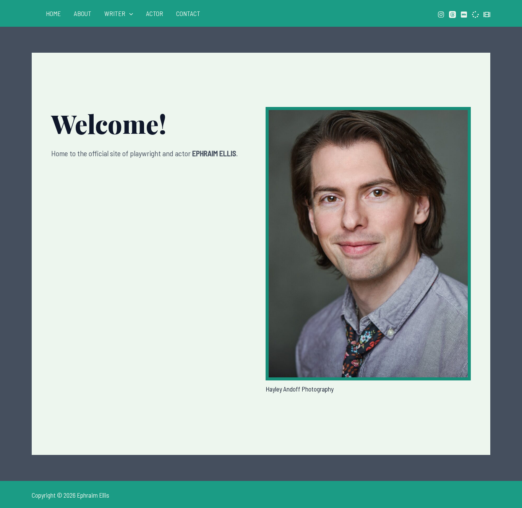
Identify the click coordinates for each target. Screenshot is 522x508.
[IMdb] (463, 14)
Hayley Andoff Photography (300, 389)
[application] (129, 13)
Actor (154, 13)
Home (53, 13)
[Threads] (452, 14)
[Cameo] (475, 14)
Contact (188, 13)
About (82, 13)
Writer (114, 13)
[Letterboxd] (486, 14)
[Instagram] (441, 14)
